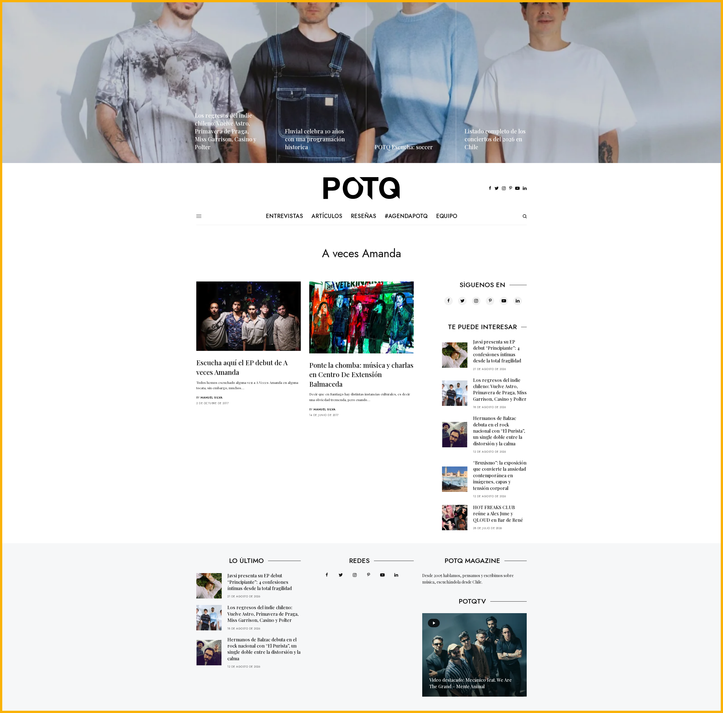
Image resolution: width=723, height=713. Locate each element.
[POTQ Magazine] (361, 188)
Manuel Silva (212, 397)
